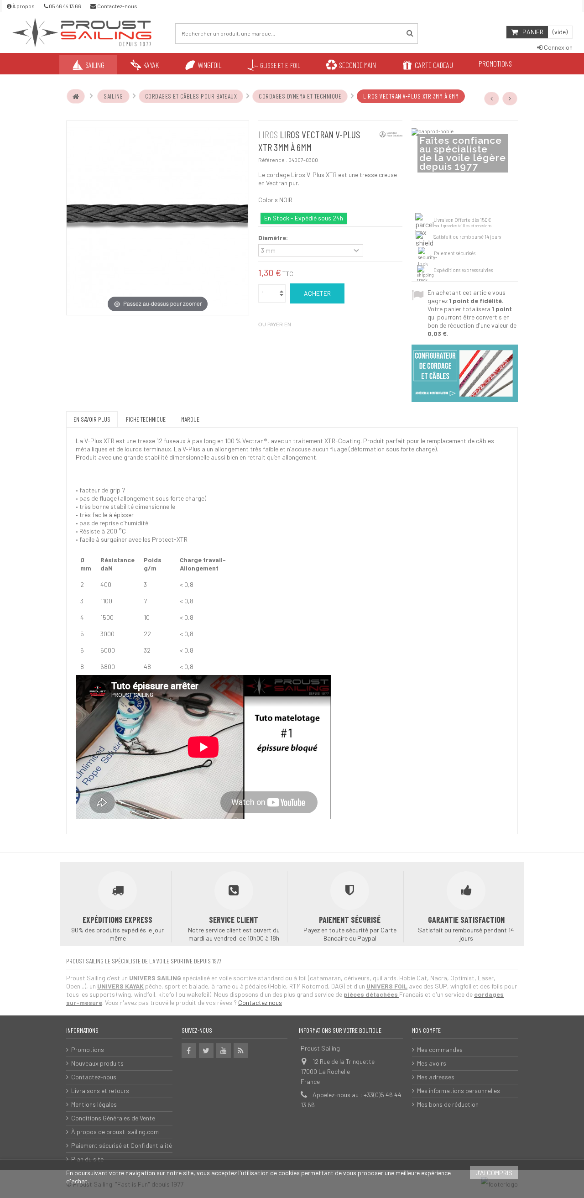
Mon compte (426, 1030)
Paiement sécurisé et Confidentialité (121, 1145)
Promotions (87, 1049)
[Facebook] (189, 1050)
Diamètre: (273, 237)
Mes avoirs (431, 1063)
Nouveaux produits (97, 1063)
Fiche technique (146, 419)
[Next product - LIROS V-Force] (510, 98)
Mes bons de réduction (448, 1104)
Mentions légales (94, 1104)
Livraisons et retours (100, 1090)
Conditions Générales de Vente (113, 1118)
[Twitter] (206, 1050)
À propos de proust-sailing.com (115, 1131)
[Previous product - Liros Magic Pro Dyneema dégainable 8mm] (492, 98)
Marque (190, 419)
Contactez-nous (93, 1077)
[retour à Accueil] (76, 96)
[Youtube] (223, 1050)
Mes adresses (435, 1077)
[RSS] (241, 1050)
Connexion (557, 47)
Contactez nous (260, 1002)
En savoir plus (91, 419)
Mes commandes (440, 1049)
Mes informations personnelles (458, 1090)
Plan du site (87, 1159)
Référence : (272, 160)
